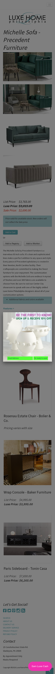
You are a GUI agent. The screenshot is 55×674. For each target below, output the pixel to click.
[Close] (52, 312)
